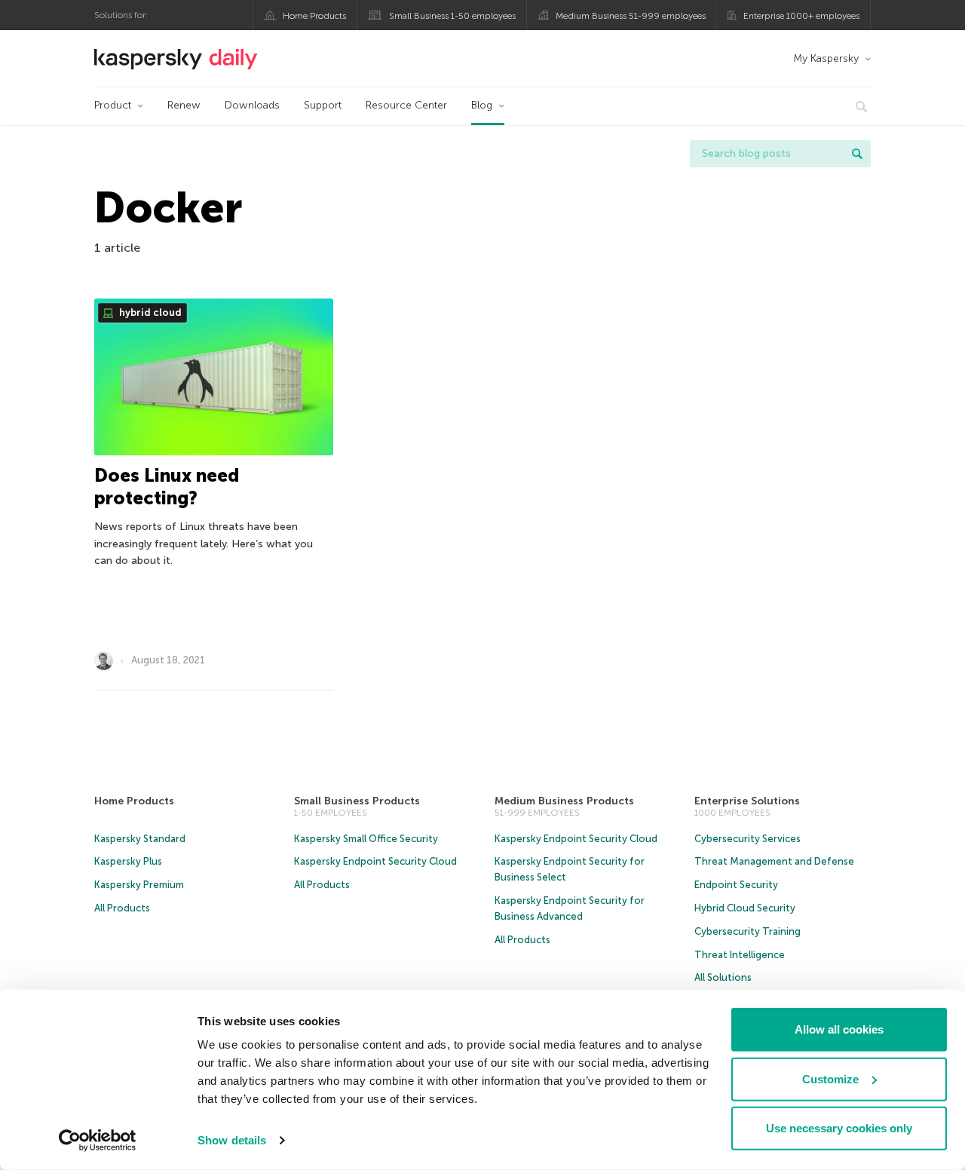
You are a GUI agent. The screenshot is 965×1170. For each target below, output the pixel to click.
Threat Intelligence (739, 954)
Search (857, 153)
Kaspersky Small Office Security (366, 838)
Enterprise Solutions (747, 801)
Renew (184, 105)
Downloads (252, 105)
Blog (481, 105)
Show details (232, 1140)
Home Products (314, 16)
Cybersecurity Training (747, 931)
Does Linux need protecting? (166, 486)
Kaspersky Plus (128, 861)
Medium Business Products (564, 801)
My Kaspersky (826, 58)
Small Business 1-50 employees (452, 16)
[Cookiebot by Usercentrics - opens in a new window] (98, 1140)
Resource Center (406, 105)
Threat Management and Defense (774, 861)
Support (323, 105)
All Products (122, 908)
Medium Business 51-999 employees (631, 16)
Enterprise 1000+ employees (801, 16)
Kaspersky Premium (139, 884)
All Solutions (723, 977)
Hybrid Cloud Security (744, 908)
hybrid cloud (149, 312)
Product (112, 105)
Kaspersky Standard (139, 838)
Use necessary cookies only (839, 1128)
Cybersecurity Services (747, 838)
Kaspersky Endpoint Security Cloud (375, 861)
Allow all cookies (839, 1029)
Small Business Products (357, 801)
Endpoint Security (736, 884)
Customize (830, 1078)
